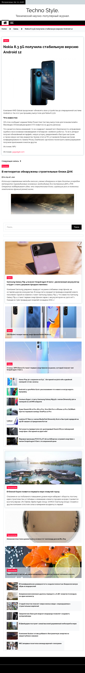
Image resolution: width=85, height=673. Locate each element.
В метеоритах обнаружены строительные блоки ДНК (37, 171)
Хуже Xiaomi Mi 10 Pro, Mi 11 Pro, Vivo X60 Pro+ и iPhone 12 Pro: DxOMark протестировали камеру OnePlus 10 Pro (47, 410)
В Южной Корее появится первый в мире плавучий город (33, 492)
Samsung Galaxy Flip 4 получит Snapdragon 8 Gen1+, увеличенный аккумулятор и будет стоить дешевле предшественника (43, 283)
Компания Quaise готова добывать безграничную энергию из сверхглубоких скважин (44, 635)
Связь (6, 41)
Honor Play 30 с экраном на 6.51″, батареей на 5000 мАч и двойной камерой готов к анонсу (45, 381)
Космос (5, 166)
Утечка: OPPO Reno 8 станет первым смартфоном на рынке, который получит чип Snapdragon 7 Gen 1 (40, 369)
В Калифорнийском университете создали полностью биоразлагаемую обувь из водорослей (48, 585)
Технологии (12, 487)
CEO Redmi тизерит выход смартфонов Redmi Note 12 (29, 334)
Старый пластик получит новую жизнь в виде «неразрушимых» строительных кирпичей (45, 605)
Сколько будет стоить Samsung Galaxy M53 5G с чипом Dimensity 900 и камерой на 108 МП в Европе (47, 400)
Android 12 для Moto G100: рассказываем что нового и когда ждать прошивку (46, 391)
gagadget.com (18, 152)
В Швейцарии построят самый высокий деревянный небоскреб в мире (48, 624)
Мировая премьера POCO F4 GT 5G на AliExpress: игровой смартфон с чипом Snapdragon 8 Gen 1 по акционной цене (47, 440)
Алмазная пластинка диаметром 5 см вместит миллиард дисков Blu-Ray (36, 539)
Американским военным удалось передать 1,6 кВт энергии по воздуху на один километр (48, 595)
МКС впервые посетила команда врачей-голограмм (40, 643)
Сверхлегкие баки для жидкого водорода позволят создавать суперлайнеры (44, 615)
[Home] (5, 23)
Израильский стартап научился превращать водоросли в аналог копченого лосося (40, 574)
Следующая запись (10, 161)
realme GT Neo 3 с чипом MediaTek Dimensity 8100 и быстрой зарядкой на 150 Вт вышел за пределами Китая (49, 420)
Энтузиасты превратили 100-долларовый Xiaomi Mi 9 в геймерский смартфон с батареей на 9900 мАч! (46, 430)
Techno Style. (42, 10)
